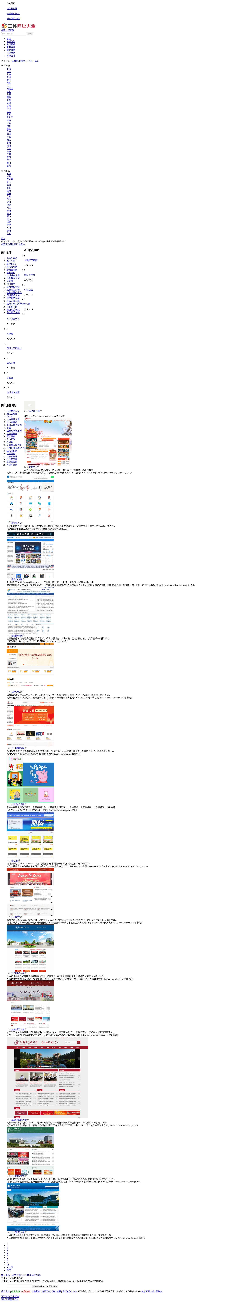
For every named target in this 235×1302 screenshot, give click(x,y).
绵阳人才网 (29, 275)
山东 (9, 100)
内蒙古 (10, 89)
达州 (9, 191)
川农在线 (28, 290)
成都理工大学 (13, 290)
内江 (9, 208)
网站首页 (11, 3)
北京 (9, 71)
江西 (9, 137)
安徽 (9, 131)
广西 (9, 154)
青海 (9, 108)
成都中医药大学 (14, 292)
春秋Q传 (11, 261)
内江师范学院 (13, 312)
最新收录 (66, 1291)
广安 (9, 196)
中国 (30, 61)
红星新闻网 (12, 459)
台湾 (9, 166)
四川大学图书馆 (14, 348)
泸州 (9, 202)
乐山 (9, 213)
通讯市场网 (12, 267)
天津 (9, 77)
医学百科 (11, 436)
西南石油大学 (13, 301)
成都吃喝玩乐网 (14, 431)
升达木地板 (12, 422)
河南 (9, 120)
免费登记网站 (7, 30)
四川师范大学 (13, 295)
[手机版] (159, 1291)
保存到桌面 (12, 8)
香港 (9, 160)
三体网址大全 (18, 61)
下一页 (10, 1267)
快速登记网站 (13, 13)
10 (8, 1265)
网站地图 (56, 1291)
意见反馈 (46, 1291)
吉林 (9, 83)
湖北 (9, 126)
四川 (37, 61)
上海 (9, 74)
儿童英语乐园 (13, 278)
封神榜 (10, 334)
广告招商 (36, 1291)
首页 (9, 39)
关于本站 (5, 1291)
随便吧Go (11, 264)
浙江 (9, 128)
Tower (9, 417)
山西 (9, 94)
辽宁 (9, 86)
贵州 (9, 143)
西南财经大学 (13, 287)
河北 (9, 91)
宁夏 (9, 114)
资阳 (9, 211)
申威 (9, 428)
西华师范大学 (13, 298)
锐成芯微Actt (13, 411)
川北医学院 (12, 307)
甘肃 (9, 111)
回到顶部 (5, 1296)
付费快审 (25, 1291)
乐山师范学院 (13, 309)
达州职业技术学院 (15, 448)
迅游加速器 (12, 258)
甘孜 (9, 225)
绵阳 (9, 185)
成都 (9, 176)
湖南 (9, 140)
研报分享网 (12, 270)
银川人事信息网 (14, 425)
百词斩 (10, 442)
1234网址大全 (13, 419)
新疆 (9, 103)
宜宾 (9, 205)
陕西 (9, 97)
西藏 (9, 106)
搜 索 (30, 33)
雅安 (9, 222)
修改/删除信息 (13, 18)
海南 (9, 157)
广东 (9, 148)
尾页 (9, 1270)
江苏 (9, 123)
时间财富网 (12, 456)
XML (74, 1291)
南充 (9, 188)
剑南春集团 (12, 414)
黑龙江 (10, 117)
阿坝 (9, 228)
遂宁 (9, 193)
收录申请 (15, 1291)
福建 (9, 134)
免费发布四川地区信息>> (13, 244)
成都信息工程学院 (15, 304)
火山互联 (11, 439)
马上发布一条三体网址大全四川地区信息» (21, 1275)
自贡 (9, 182)
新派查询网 (12, 462)
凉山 (9, 219)
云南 (9, 151)
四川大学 (11, 284)
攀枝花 (10, 179)
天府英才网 (12, 465)
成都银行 (11, 272)
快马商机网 (12, 451)
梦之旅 (10, 281)
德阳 (9, 231)
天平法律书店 (13, 319)
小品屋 (10, 378)
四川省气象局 (13, 392)
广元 (9, 233)
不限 (9, 69)
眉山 (9, 216)
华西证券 (11, 363)
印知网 (27, 304)
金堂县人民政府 (14, 445)
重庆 (9, 80)
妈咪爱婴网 (12, 433)
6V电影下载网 (31, 260)
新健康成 (11, 453)
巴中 (9, 199)
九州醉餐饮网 (13, 275)
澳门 (9, 163)
